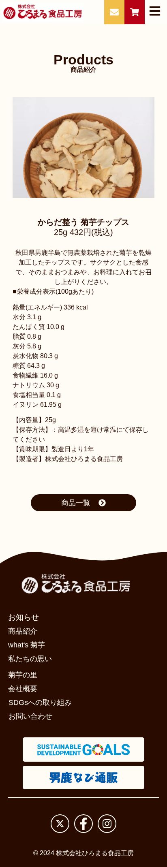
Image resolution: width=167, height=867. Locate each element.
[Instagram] (107, 823)
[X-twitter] (60, 823)
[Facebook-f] (83, 823)
